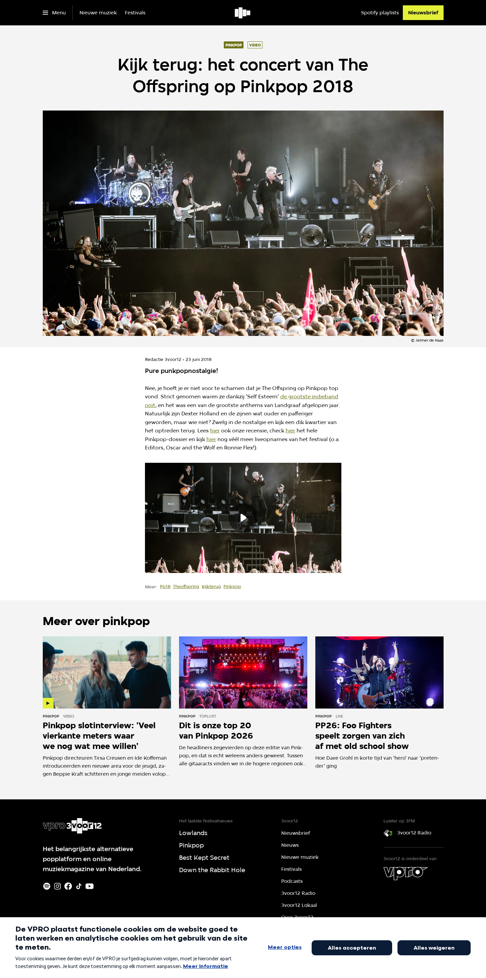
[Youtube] (90, 886)
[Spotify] (47, 886)
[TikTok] (79, 886)
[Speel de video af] (243, 518)
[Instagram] (57, 886)
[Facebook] (68, 886)
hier (215, 430)
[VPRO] (405, 873)
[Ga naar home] (243, 12)
